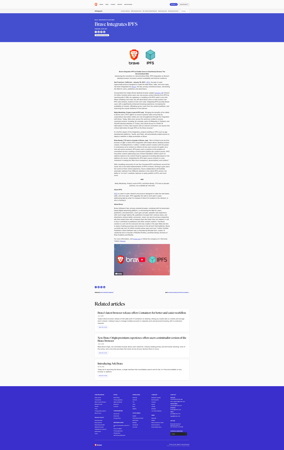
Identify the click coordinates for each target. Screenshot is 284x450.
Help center (98, 397)
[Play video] (142, 259)
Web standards (118, 402)
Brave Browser (98, 420)
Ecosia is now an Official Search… (179, 292)
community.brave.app (176, 399)
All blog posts (98, 11)
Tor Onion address (156, 411)
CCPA (96, 433)
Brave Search (98, 422)
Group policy (117, 418)
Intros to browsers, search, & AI (121, 426)
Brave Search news (162, 11)
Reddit (134, 416)
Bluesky (135, 422)
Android (135, 400)
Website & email (99, 427)
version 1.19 (159, 93)
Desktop (135, 397)
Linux (134, 404)
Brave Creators (155, 425)
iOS (133, 402)
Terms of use (172, 444)
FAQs (96, 408)
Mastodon (135, 420)
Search (106, 4)
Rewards (153, 418)
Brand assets (155, 400)
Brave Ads (116, 416)
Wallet (153, 420)
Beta (134, 406)
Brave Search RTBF (100, 425)
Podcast (116, 406)
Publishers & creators (100, 429)
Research (116, 404)
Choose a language (176, 431)
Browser (101, 4)
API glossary (117, 433)
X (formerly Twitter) (138, 418)
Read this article (103, 327)
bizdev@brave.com (175, 409)
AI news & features (125, 11)
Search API (119, 4)
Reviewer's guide (156, 397)
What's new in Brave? (100, 402)
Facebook (135, 425)
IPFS (148, 82)
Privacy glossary (118, 431)
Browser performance (173, 11)
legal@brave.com (175, 416)
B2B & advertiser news (136, 11)
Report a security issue (183, 444)
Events (153, 404)
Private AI (113, 4)
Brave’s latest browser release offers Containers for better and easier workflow (142, 312)
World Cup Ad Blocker (119, 435)
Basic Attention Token (157, 422)
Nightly (134, 408)
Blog (96, 20)
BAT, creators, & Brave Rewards (150, 11)
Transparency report (100, 411)
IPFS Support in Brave (107, 292)
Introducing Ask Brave (110, 363)
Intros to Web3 (118, 428)
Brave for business (128, 4)
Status (96, 406)
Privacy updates (118, 400)
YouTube (135, 427)
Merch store (98, 413)
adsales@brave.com (177, 405)
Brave (134, 87)
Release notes (98, 404)
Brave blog (116, 397)
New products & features (106, 20)
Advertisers (98, 431)
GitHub (153, 406)
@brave (122, 241)
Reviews (153, 408)
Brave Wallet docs (156, 427)
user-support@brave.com (177, 401)
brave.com (137, 239)
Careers (153, 402)
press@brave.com (175, 413)
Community (98, 400)
